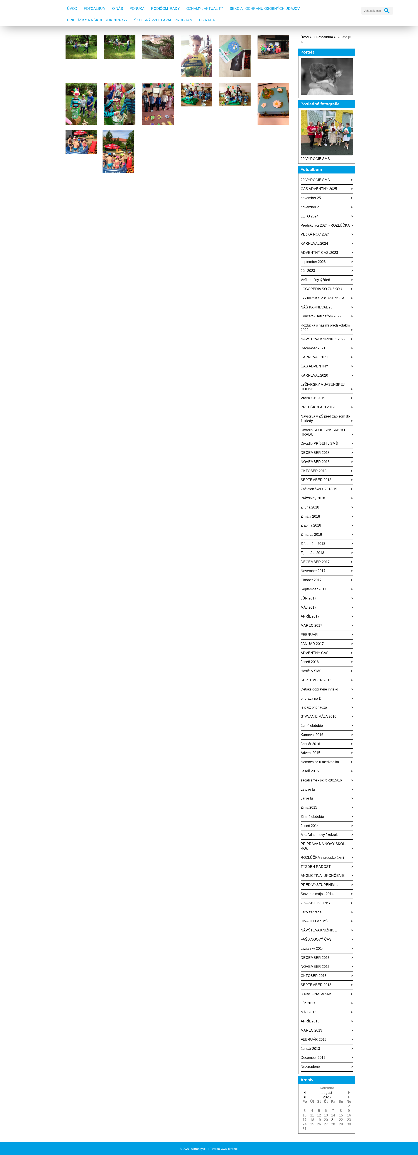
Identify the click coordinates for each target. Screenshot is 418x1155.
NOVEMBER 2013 (315, 966)
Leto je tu (308, 789)
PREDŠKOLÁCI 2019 (318, 407)
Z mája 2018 (310, 516)
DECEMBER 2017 (315, 562)
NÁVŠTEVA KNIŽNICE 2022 (323, 339)
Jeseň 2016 (310, 662)
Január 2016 (310, 744)
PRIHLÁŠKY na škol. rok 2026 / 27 (97, 20)
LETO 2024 (310, 216)
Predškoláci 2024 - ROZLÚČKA (325, 225)
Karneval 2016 (312, 735)
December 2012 (313, 1057)
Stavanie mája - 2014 (317, 894)
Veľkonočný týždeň (315, 280)
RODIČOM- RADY (165, 8)
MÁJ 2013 (308, 1012)
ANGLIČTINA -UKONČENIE (323, 875)
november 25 (311, 198)
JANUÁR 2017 (312, 644)
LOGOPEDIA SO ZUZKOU (321, 289)
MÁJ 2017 (308, 607)
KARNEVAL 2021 (314, 357)
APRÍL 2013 (310, 1021)
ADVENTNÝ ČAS (315, 653)
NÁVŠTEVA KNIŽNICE (319, 930)
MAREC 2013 (311, 1030)
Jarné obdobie (312, 725)
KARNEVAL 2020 (314, 375)
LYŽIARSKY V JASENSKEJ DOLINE (323, 387)
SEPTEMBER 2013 (316, 985)
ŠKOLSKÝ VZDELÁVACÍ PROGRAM (163, 20)
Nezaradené (310, 1067)
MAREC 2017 (311, 625)
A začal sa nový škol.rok (319, 835)
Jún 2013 (308, 1003)
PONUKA (137, 8)
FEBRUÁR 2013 (314, 1039)
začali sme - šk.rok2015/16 (321, 780)
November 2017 (313, 571)
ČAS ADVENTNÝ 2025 (319, 189)
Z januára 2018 (312, 553)
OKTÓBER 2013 (314, 976)
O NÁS (117, 8)
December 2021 (313, 348)
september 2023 (313, 262)
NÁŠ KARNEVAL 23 (316, 307)
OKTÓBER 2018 (314, 471)
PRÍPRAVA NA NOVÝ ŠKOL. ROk (323, 846)
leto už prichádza (314, 707)
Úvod (72, 8)
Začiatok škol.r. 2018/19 (319, 489)
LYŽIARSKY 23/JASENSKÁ (322, 298)
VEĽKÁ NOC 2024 (315, 234)
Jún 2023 (308, 271)
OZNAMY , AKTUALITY (204, 8)
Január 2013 (310, 1049)
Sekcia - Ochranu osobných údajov (265, 8)
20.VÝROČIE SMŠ (315, 159)
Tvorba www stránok (224, 1148)
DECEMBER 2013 (315, 958)
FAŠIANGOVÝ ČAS (316, 939)
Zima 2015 (309, 807)
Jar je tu (307, 798)
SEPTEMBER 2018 (316, 480)
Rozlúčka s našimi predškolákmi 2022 (326, 327)
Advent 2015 (310, 753)
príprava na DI (311, 698)
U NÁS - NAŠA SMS (316, 994)
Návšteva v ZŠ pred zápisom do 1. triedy (325, 418)
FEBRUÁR (309, 634)
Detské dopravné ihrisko (319, 689)
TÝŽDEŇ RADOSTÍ (316, 867)
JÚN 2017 (308, 598)
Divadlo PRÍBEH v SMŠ (319, 443)
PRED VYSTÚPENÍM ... (319, 885)
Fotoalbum (95, 8)
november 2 (310, 207)
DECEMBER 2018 (315, 453)
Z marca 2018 (311, 534)
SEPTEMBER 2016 (316, 680)
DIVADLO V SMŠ (314, 921)
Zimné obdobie (312, 816)
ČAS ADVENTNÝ (314, 366)
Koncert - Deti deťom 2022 (321, 316)
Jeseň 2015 (310, 771)
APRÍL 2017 (310, 616)
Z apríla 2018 (311, 525)
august (327, 1092)
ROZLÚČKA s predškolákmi (322, 857)
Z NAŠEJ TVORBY (316, 903)
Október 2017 (311, 580)
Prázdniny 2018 (313, 498)
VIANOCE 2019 (313, 398)
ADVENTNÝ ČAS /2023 (319, 252)
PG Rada (207, 20)
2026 (327, 1097)
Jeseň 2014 (310, 826)
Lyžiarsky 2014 (312, 948)
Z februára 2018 (313, 544)
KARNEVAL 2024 (314, 243)
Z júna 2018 (310, 507)
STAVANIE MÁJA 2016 (318, 716)
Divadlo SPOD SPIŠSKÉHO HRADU (323, 432)
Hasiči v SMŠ (311, 671)
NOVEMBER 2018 (315, 462)
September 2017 (313, 589)
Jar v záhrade (311, 912)
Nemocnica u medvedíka (320, 762)
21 (333, 1120)
